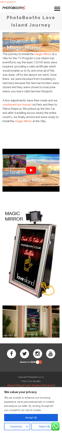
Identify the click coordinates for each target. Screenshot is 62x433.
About (11, 385)
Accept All (31, 417)
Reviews (48, 385)
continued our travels (16, 104)
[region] (31, 410)
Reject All (44, 426)
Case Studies (33, 385)
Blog (20, 385)
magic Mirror (42, 54)
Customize (16, 426)
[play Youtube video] (31, 170)
